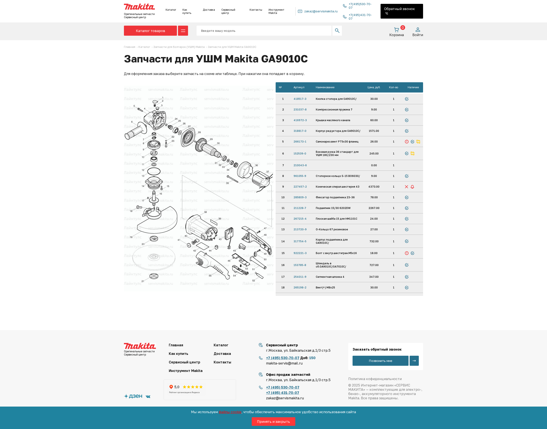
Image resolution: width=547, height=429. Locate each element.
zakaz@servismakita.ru (321, 11)
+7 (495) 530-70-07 (282, 358)
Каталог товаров (150, 31)
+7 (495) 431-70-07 (282, 393)
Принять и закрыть (273, 421)
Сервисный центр (228, 11)
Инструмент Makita (276, 11)
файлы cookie (230, 412)
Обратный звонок (399, 9)
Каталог (171, 9)
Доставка (209, 9)
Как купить (186, 11)
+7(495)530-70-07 (360, 5)
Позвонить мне (380, 361)
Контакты (256, 9)
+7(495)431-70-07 (360, 16)
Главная (176, 345)
